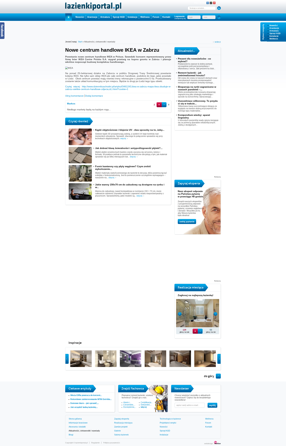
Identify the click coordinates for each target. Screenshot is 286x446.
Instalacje (274, 36)
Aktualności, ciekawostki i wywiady (84, 431)
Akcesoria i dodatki (77, 427)
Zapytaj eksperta (121, 419)
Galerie (117, 431)
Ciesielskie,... (129, 405)
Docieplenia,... (129, 407)
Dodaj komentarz (94, 95)
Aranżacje (274, 28)
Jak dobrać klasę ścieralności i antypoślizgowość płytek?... (129, 148)
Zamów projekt (120, 427)
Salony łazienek (121, 435)
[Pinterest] (214, 3)
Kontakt (166, 17)
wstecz (218, 42)
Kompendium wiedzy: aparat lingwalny (194, 116)
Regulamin (95, 443)
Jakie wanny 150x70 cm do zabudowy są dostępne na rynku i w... (129, 186)
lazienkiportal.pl (81, 443)
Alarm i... (127, 402)
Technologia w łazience (170, 419)
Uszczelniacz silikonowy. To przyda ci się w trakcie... (198, 102)
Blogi (71, 435)
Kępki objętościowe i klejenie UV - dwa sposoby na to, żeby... (129, 130)
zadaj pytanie (186, 221)
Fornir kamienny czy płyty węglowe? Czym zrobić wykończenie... (123, 167)
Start (68, 17)
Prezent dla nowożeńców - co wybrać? (194, 60)
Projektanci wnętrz (168, 423)
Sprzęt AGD (275, 33)
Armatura (274, 31)
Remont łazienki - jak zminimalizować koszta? (191, 74)
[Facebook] (207, 3)
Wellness (273, 39)
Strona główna (75, 419)
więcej (123, 138)
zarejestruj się (180, 18)
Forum (156, 17)
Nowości (273, 25)
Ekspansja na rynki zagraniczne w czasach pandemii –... (197, 88)
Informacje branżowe (78, 423)
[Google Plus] (211, 3)
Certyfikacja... (147, 402)
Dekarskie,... (146, 405)
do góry (209, 376)
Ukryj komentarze (74, 95)
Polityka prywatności (111, 443)
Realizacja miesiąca (123, 423)
